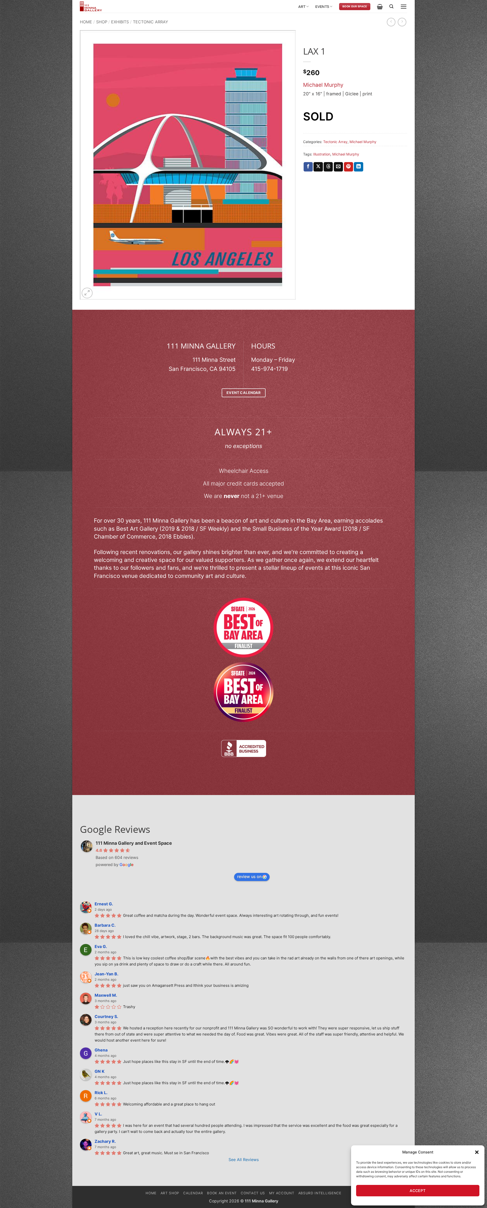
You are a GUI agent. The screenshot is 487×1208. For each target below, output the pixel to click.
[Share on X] (318, 166)
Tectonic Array (150, 21)
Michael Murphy (323, 85)
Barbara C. (105, 925)
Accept (418, 1190)
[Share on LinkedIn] (358, 166)
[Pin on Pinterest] (348, 166)
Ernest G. (104, 903)
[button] (476, 1152)
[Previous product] (402, 22)
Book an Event (222, 1193)
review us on (249, 876)
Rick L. (101, 1092)
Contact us (253, 1193)
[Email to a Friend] (338, 166)
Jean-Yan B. (106, 973)
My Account (281, 1193)
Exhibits (120, 21)
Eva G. (101, 946)
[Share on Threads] (328, 166)
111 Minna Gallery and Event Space (134, 843)
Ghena (101, 1049)
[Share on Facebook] (308, 166)
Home (86, 21)
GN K (100, 1071)
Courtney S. (106, 1016)
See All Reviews (244, 1159)
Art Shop (170, 1193)
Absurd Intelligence (319, 1193)
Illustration (321, 154)
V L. (98, 1113)
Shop (101, 21)
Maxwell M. (106, 995)
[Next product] (391, 22)
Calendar (193, 1193)
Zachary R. (105, 1141)
